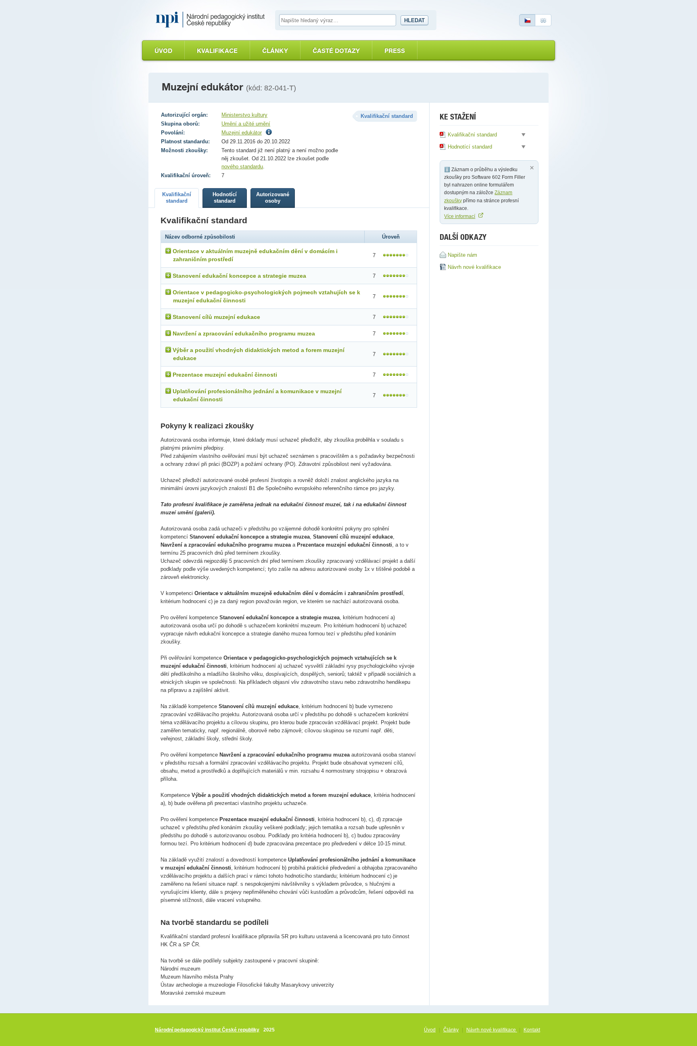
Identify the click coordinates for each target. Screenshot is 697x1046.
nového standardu (242, 167)
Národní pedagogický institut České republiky (207, 1030)
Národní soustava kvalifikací (212, 20)
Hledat (414, 20)
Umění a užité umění (245, 124)
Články (275, 51)
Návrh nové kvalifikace (491, 1030)
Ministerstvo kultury (244, 115)
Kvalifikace (217, 51)
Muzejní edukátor (241, 133)
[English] (543, 20)
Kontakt (532, 1030)
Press (394, 51)
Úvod (163, 51)
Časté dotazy (336, 51)
